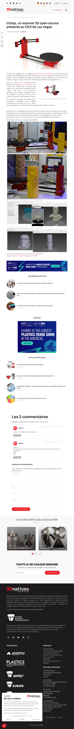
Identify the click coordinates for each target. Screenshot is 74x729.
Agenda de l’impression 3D (52, 655)
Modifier (22, 719)
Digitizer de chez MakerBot (24, 84)
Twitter (21, 256)
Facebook (14, 256)
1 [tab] (32, 554)
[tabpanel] (21, 538)
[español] (44, 3)
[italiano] (50, 3)
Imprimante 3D (48, 649)
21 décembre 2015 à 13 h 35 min (51, 427)
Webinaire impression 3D (51, 661)
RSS (40, 254)
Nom (13, 487)
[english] (41, 3)
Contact (65, 3)
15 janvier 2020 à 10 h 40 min (52, 442)
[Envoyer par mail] (2, 41)
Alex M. (24, 32)
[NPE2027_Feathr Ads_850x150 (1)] (37, 266)
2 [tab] (35, 554)
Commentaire (16, 473)
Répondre (17, 435)
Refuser (8, 719)
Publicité (57, 3)
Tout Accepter (36, 719)
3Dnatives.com (26, 609)
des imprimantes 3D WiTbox (42, 74)
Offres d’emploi (48, 657)
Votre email (20, 573)
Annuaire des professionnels (53, 651)
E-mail (14, 494)
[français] (47, 3)
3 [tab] (38, 554)
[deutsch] (38, 3)
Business (33, 17)
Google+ (27, 256)
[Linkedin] (2, 37)
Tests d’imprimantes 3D (51, 653)
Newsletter (46, 659)
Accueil (9, 17)
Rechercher (58, 10)
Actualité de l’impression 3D (20, 17)
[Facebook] (2, 33)
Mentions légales (50, 717)
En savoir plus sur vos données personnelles (15, 713)
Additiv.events (38, 609)
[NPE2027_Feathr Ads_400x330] (37, 337)
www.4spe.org (33, 632)
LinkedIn (35, 256)
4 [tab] (41, 554)
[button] (4, 725)
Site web (14, 500)
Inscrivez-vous (52, 572)
